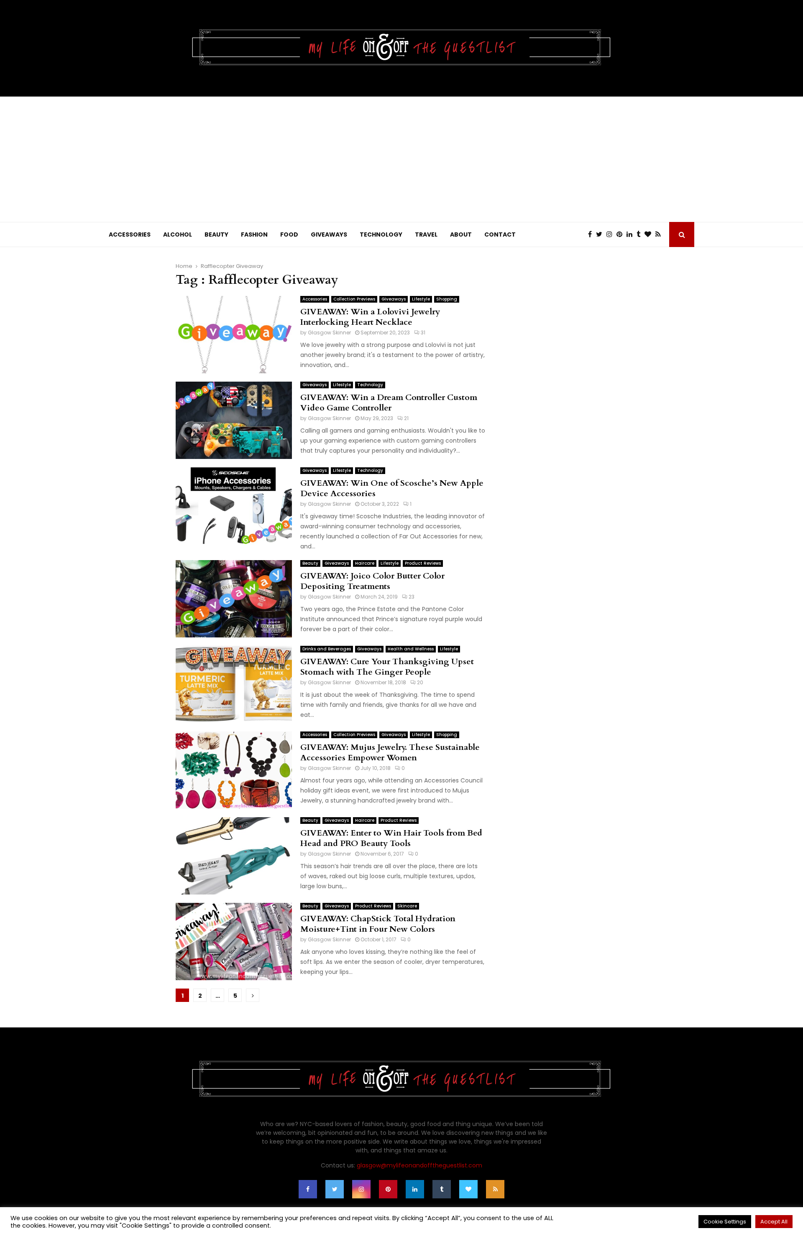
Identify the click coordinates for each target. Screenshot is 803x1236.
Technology (370, 385)
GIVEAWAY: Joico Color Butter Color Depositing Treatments (372, 581)
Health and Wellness (411, 649)
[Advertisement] (401, 159)
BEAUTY (216, 234)
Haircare (364, 563)
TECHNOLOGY (381, 234)
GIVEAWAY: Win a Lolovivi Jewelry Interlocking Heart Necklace (370, 317)
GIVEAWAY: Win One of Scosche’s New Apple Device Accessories (391, 488)
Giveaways (393, 299)
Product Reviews (423, 563)
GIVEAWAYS (329, 234)
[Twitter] (601, 234)
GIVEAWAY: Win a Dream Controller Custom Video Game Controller (388, 402)
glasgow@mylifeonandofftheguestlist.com (419, 1165)
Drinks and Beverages (326, 649)
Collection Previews (354, 299)
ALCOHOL (177, 234)
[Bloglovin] (649, 234)
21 (406, 418)
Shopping (446, 299)
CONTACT (500, 234)
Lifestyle (421, 299)
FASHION (254, 234)
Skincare (407, 906)
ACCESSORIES (130, 234)
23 (411, 596)
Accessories (314, 299)
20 (420, 682)
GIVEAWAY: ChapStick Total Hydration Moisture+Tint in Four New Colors (377, 924)
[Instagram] (611, 234)
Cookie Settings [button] (724, 1222)
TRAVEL (426, 234)
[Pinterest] (621, 234)
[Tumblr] (640, 234)
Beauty (310, 563)
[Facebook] (592, 234)
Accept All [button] (774, 1222)
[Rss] (660, 234)
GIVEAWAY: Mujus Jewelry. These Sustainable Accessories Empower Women (390, 752)
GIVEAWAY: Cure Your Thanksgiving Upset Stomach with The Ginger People (387, 667)
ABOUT (461, 234)
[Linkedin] (632, 234)
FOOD (289, 234)
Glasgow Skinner (329, 332)
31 (423, 332)
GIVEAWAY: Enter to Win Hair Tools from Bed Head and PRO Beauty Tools (391, 838)
